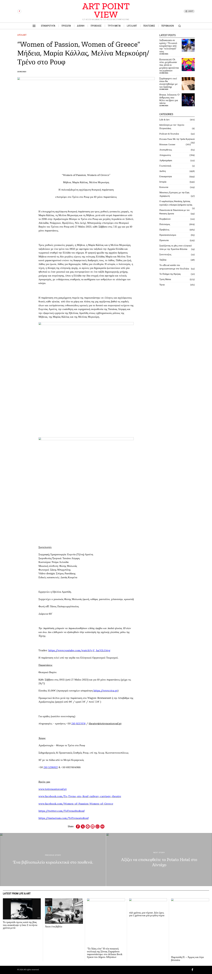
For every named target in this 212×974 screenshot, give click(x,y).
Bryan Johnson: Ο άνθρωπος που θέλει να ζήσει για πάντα (169, 98)
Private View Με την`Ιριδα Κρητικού (177, 139)
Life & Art (22, 35)
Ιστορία (162, 181)
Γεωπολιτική (165, 165)
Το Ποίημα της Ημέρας (170, 274)
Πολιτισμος (164, 224)
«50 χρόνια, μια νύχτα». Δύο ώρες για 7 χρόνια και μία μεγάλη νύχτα (146, 914)
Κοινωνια (163, 187)
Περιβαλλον (165, 219)
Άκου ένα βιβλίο (53, 926)
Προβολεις (164, 229)
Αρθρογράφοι (165, 160)
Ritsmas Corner (167, 144)
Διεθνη (162, 171)
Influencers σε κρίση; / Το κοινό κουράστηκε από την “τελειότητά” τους (168, 46)
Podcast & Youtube (169, 133)
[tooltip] (19, 11)
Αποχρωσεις (165, 155)
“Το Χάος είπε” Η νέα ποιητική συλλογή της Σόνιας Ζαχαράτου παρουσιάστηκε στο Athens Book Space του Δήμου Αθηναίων (104, 952)
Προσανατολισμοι (167, 235)
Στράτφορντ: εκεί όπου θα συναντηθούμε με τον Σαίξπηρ (168, 82)
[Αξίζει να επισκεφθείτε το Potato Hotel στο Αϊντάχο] (159, 859)
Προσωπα (164, 240)
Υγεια (162, 284)
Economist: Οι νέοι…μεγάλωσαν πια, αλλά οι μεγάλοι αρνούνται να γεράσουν (169, 65)
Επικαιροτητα (165, 176)
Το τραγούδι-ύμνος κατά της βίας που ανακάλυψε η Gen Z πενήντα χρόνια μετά (20, 925)
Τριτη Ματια (165, 279)
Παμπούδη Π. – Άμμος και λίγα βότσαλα (187, 958)
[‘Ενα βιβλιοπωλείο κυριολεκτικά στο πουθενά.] (53, 859)
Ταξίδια (162, 259)
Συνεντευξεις (165, 254)
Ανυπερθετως (165, 149)
